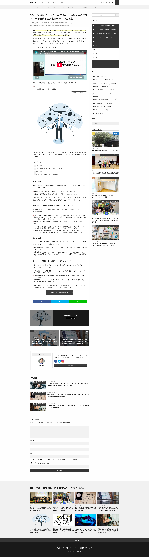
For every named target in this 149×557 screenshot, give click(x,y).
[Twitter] (60, 301)
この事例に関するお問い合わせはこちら (59, 292)
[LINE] (78, 301)
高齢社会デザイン (65, 25)
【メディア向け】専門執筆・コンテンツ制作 (105, 33)
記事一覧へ (70, 365)
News (95, 41)
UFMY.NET (33, 3)
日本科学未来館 (98, 79)
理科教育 (112, 89)
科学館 (96, 83)
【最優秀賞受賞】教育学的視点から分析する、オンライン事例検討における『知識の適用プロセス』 (68, 406)
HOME (33, 7)
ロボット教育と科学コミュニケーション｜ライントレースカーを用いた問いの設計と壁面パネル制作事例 (105, 220)
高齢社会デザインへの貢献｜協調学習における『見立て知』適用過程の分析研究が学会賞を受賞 (68, 395)
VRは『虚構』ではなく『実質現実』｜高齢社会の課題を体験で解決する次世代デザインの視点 (76, 7)
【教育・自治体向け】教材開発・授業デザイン (105, 29)
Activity (96, 66)
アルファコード (40, 23)
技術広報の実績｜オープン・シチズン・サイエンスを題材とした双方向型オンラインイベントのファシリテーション (107, 508)
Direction (96, 49)
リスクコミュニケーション (100, 109)
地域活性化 (109, 106)
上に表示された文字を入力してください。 (40, 463)
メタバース (43, 25)
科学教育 (105, 83)
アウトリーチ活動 (110, 79)
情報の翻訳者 (109, 103)
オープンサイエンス (99, 113)
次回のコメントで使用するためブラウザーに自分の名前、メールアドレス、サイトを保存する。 (55, 459)
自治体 (59, 25)
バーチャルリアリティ (82, 23)
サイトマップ (60, 548)
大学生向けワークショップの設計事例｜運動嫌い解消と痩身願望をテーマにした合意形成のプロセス (40, 508)
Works (46, 2)
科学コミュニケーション (100, 76)
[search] (117, 15)
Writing (96, 53)
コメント (33, 424)
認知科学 (112, 93)
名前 (32, 440)
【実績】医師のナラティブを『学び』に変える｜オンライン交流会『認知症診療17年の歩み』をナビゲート (68, 384)
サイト (32, 453)
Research (96, 62)
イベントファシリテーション (50, 23)
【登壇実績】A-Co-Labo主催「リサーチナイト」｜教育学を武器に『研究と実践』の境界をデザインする (105, 245)
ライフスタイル (98, 106)
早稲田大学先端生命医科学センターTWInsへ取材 (105, 150)
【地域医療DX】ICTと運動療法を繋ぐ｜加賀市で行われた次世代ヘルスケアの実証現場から (63, 530)
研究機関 (52, 25)
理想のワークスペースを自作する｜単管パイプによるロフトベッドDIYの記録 (105, 196)
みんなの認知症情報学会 (35, 25)
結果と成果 (38, 171)
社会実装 (56, 25)
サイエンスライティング (100, 93)
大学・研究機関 (98, 103)
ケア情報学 (70, 23)
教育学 (105, 86)
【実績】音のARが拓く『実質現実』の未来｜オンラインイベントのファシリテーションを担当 (85, 530)
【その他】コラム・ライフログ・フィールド (105, 37)
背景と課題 (38, 166)
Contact (59, 2)
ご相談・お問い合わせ (86, 548)
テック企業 (75, 23)
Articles (53, 2)
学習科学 (97, 86)
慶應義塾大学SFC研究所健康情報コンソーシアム (105, 99)
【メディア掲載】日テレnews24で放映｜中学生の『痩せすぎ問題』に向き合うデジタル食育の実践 (105, 173)
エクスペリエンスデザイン (61, 23)
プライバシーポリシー (72, 548)
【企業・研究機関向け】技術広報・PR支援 (46, 7)
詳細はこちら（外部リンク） (79, 92)
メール (32, 447)
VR (32, 23)
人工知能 (114, 83)
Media (95, 57)
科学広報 (97, 96)
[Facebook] (42, 301)
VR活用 (34, 23)
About (40, 2)
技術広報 (48, 25)
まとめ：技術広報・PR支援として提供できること (47, 174)
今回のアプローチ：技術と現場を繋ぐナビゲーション (48, 168)
